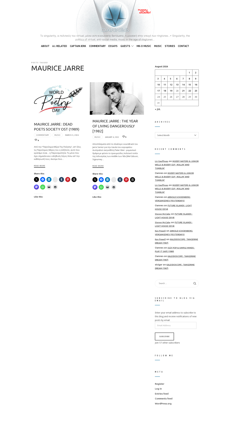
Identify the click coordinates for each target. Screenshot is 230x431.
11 (165, 84)
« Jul (158, 109)
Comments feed (163, 398)
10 (158, 84)
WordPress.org (163, 403)
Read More (39, 165)
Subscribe (164, 336)
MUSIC (57, 135)
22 (189, 90)
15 (189, 84)
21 (183, 90)
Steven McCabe (162, 214)
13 (177, 84)
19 (171, 90)
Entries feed (162, 393)
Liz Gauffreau (161, 161)
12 (171, 84)
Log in (158, 388)
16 (196, 84)
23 (196, 90)
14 (183, 84)
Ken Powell (160, 231)
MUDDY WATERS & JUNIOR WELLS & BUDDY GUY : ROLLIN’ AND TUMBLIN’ (177, 164)
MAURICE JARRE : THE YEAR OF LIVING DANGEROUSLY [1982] (115, 126)
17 (158, 90)
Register (159, 383)
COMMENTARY (42, 135)
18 (165, 90)
